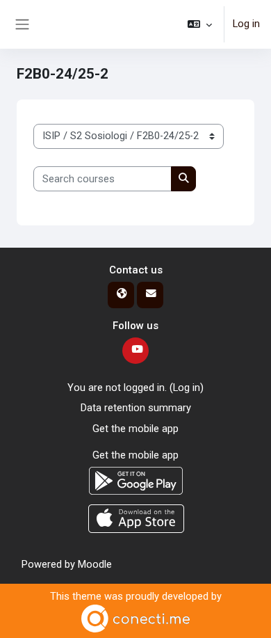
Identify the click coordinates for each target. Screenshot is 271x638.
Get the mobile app (135, 428)
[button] (200, 24)
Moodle (95, 564)
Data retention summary (136, 407)
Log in (246, 23)
